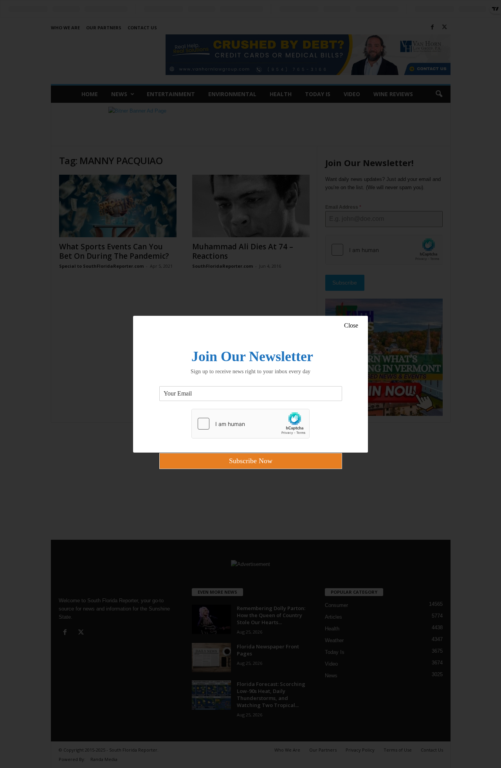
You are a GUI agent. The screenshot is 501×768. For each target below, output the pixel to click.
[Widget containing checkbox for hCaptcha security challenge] (250, 424)
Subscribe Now (250, 461)
